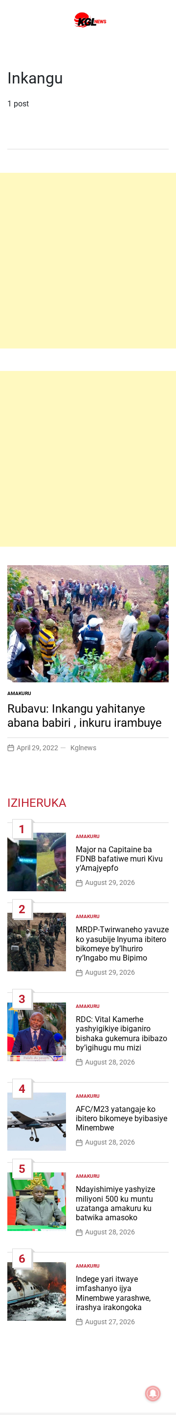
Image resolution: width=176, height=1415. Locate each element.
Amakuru (19, 693)
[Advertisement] (88, 261)
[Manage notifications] (153, 1393)
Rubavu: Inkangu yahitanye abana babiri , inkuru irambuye (84, 716)
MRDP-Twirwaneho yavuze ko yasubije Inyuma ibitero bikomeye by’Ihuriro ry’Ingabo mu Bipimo (122, 944)
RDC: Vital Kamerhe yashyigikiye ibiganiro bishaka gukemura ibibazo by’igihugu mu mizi (121, 1033)
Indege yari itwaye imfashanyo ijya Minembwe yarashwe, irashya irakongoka (113, 1293)
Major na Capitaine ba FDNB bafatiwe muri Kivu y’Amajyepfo (119, 859)
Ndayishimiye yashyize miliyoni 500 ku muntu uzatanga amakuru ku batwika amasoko (115, 1203)
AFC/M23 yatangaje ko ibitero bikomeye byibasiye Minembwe (121, 1118)
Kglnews (83, 748)
